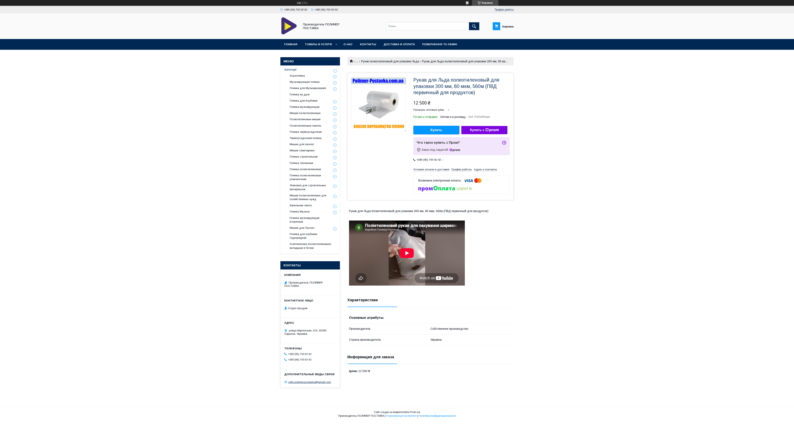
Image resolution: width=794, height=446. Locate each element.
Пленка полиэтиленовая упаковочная (305, 177)
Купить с (477, 130)
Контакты (368, 44)
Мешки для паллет (302, 144)
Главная (290, 44)
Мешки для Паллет (302, 227)
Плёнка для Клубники (303, 100)
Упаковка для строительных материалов (308, 187)
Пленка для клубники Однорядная (303, 235)
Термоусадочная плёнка (306, 138)
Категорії (291, 69)
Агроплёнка (297, 75)
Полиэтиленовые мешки (305, 119)
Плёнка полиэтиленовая (305, 169)
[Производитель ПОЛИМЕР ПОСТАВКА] (289, 33)
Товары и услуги (318, 44)
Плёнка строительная (304, 156)
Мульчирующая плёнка (304, 81)
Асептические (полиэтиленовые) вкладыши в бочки (310, 245)
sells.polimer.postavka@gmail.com (309, 382)
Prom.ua (415, 412)
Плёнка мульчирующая (304, 106)
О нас (348, 44)
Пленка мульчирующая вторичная (304, 219)
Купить (436, 130)
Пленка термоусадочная (306, 131)
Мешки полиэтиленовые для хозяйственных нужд (308, 197)
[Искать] (474, 26)
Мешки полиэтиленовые (305, 113)
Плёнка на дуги (300, 94)
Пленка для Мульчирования (308, 88)
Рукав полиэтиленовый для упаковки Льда (390, 61)
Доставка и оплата (399, 44)
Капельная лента (301, 205)
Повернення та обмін (439, 44)
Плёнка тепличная (301, 163)
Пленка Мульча (300, 211)
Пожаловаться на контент (401, 415)
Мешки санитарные (302, 150)
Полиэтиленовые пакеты (305, 125)
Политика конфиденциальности (437, 415)
